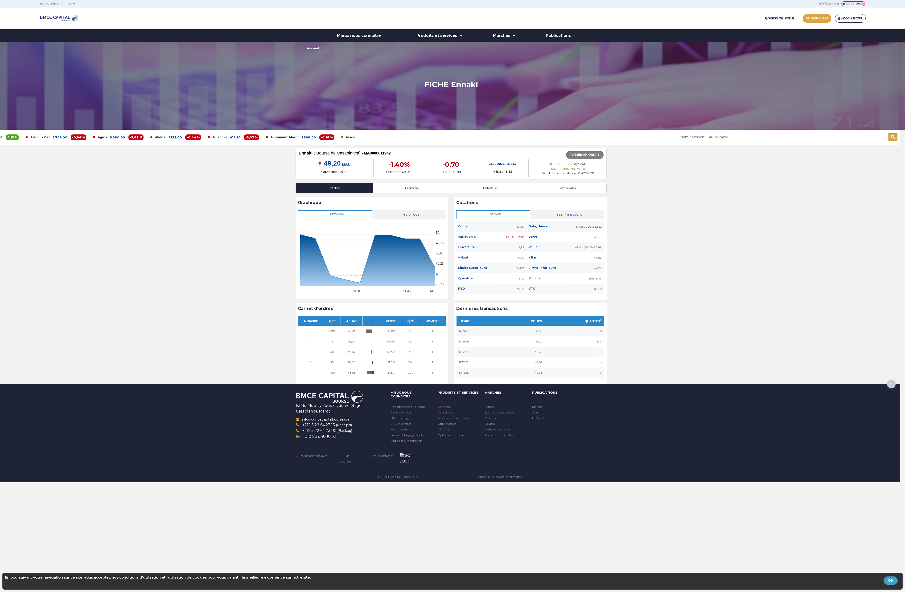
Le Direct (538, 418)
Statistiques (568, 188)
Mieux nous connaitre (359, 35)
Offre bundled (447, 423)
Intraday (337, 214)
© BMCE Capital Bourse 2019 (398, 477)
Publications (559, 35)
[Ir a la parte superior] (891, 384)
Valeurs (537, 412)
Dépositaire (445, 412)
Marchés (502, 35)
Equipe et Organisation (406, 440)
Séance (495, 214)
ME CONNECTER (851, 18)
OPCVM (443, 429)
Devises (490, 423)
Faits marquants (402, 429)
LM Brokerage (400, 418)
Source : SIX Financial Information (499, 477)
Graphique (412, 188)
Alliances (172, 137)
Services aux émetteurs (453, 418)
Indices (489, 407)
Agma (55, 137)
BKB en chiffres (401, 423)
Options (490, 418)
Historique (490, 188)
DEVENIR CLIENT (817, 18)
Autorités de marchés (499, 435)
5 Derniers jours (569, 214)
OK (890, 580)
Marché (537, 407)
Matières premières (497, 429)
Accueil (313, 48)
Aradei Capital (310, 137)
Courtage (444, 407)
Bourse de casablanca (499, 412)
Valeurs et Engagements (407, 435)
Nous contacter (382, 456)
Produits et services (437, 35)
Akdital (113, 137)
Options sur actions (451, 435)
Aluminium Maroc (237, 137)
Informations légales (313, 456)
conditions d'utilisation (140, 577)
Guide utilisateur (781, 18)
